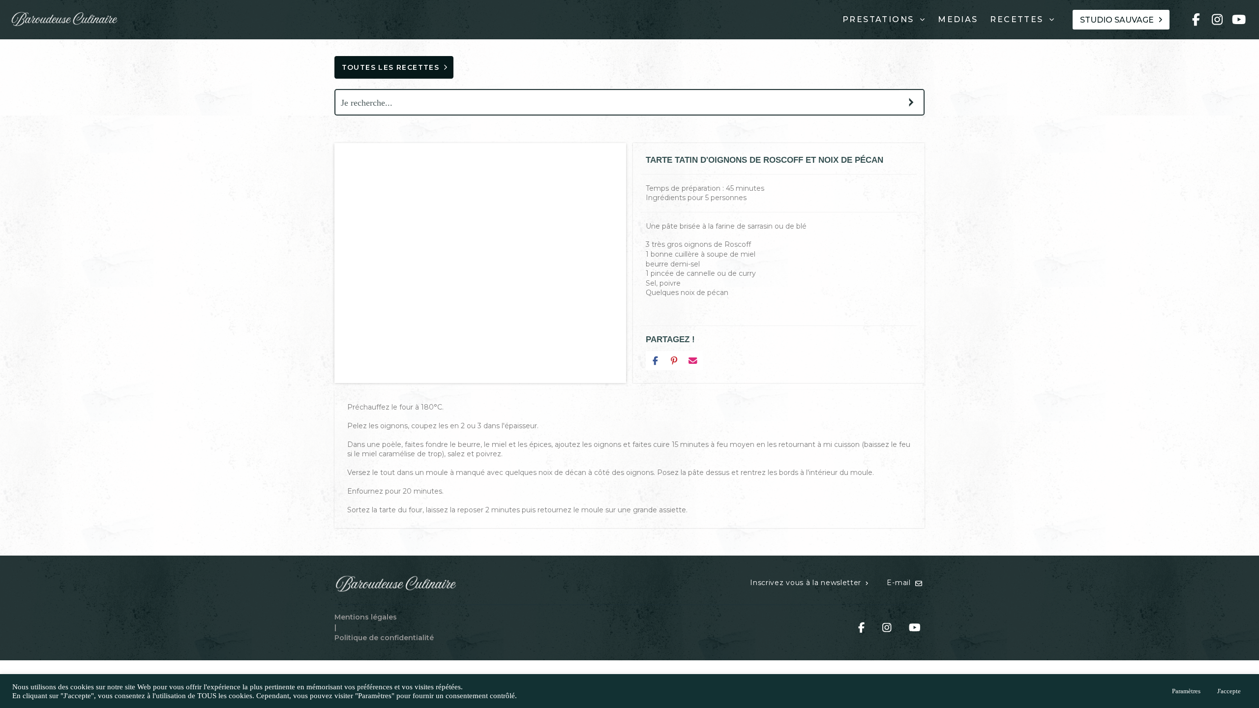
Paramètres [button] (1186, 691)
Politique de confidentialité (384, 637)
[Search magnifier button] (911, 102)
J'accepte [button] (1229, 691)
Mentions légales (365, 617)
